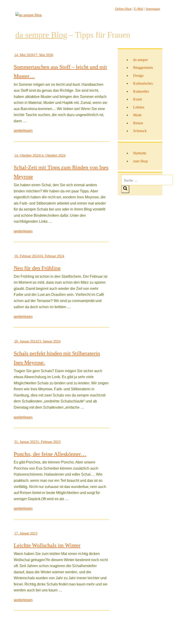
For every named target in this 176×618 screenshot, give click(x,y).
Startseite (139, 153)
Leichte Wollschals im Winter (47, 545)
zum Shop (140, 161)
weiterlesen (23, 131)
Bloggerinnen (143, 67)
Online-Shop (123, 9)
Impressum (153, 9)
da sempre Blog (41, 34)
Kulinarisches (143, 83)
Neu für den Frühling (37, 268)
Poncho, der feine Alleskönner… (50, 454)
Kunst (137, 99)
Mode (137, 115)
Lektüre (138, 107)
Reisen (138, 123)
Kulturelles (141, 91)
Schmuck (140, 131)
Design (138, 76)
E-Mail (138, 9)
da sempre (140, 60)
